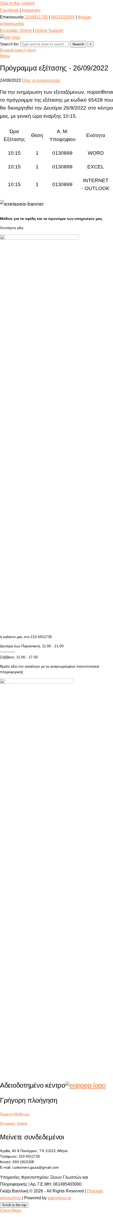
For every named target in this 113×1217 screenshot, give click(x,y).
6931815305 (63, 17)
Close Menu (10, 1210)
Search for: (9, 44)
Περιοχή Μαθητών (14, 1114)
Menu (5, 56)
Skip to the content (17, 3)
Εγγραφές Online (16, 30)
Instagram (31, 10)
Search (78, 44)
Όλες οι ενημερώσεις (41, 80)
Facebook (9, 10)
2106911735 (36, 17)
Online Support (49, 30)
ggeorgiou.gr (59, 1198)
